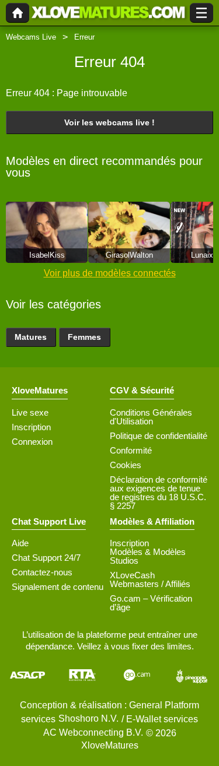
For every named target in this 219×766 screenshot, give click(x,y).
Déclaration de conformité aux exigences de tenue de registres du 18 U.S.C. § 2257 (158, 493)
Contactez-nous (42, 572)
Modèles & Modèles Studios (148, 556)
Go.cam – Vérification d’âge (151, 602)
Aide (20, 543)
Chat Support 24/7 (46, 558)
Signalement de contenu (57, 587)
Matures (31, 337)
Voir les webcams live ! (109, 122)
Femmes (84, 337)
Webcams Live (31, 37)
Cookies (125, 465)
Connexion (32, 442)
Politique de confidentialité (158, 436)
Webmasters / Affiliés (150, 584)
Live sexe (30, 412)
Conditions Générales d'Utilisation (151, 416)
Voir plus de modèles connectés (110, 273)
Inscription (31, 427)
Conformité (131, 450)
